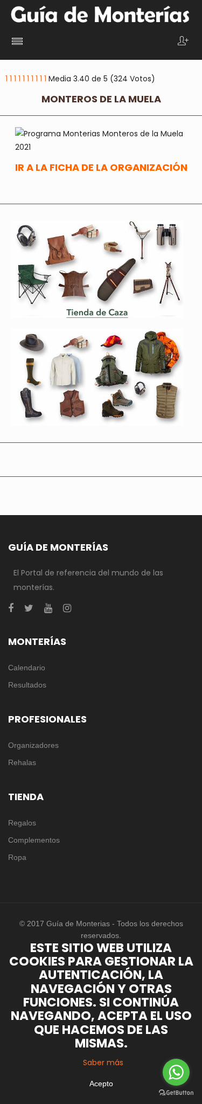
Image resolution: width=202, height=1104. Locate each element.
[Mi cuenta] (183, 41)
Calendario (26, 667)
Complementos (34, 840)
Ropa (17, 857)
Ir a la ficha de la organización (101, 167)
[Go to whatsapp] (176, 1072)
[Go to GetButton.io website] (176, 1092)
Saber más (103, 1062)
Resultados (27, 685)
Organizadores (33, 745)
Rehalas (22, 762)
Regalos (22, 822)
